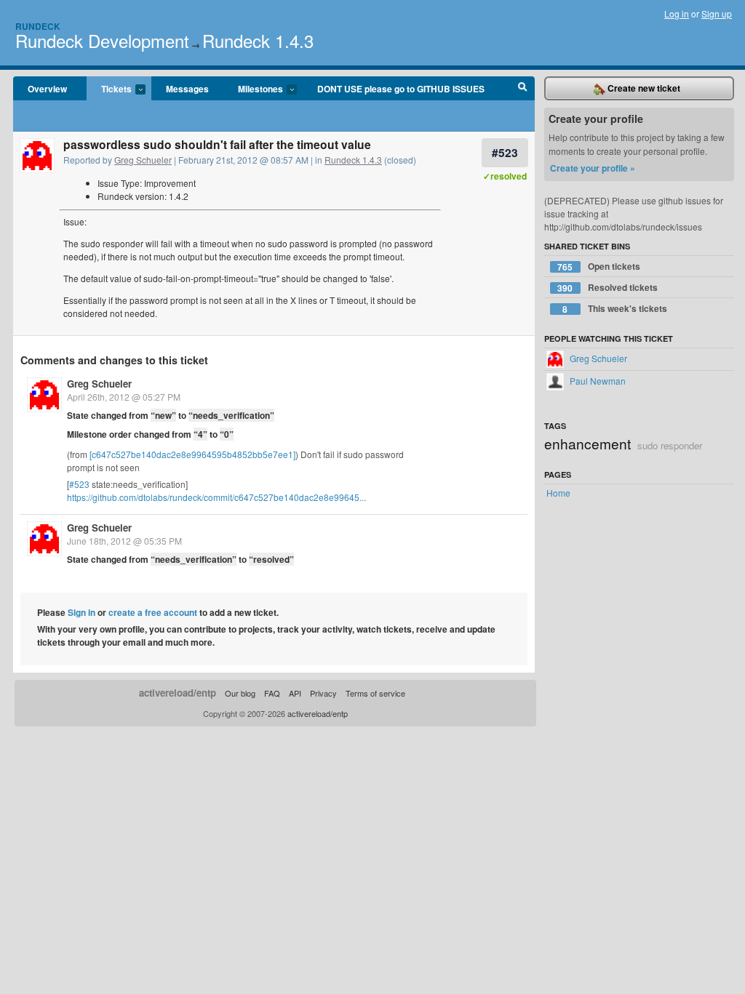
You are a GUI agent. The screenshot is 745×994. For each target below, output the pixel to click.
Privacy (323, 693)
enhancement (587, 443)
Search (523, 88)
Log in (676, 13)
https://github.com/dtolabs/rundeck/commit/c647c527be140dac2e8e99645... (216, 497)
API (295, 693)
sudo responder (669, 445)
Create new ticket (642, 88)
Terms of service (375, 693)
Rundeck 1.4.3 (258, 40)
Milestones (253, 89)
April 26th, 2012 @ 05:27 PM (123, 396)
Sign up (716, 13)
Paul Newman (596, 380)
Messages (187, 88)
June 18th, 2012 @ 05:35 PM (124, 540)
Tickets (109, 89)
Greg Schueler (143, 159)
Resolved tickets (607, 287)
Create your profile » (592, 168)
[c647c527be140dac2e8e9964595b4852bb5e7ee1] (192, 454)
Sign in (81, 612)
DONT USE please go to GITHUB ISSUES (401, 88)
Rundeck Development (102, 40)
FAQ (272, 693)
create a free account (152, 612)
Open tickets (598, 266)
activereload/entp (177, 693)
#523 (505, 152)
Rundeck (37, 26)
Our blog (240, 693)
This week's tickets (614, 309)
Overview (47, 88)
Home (558, 492)
